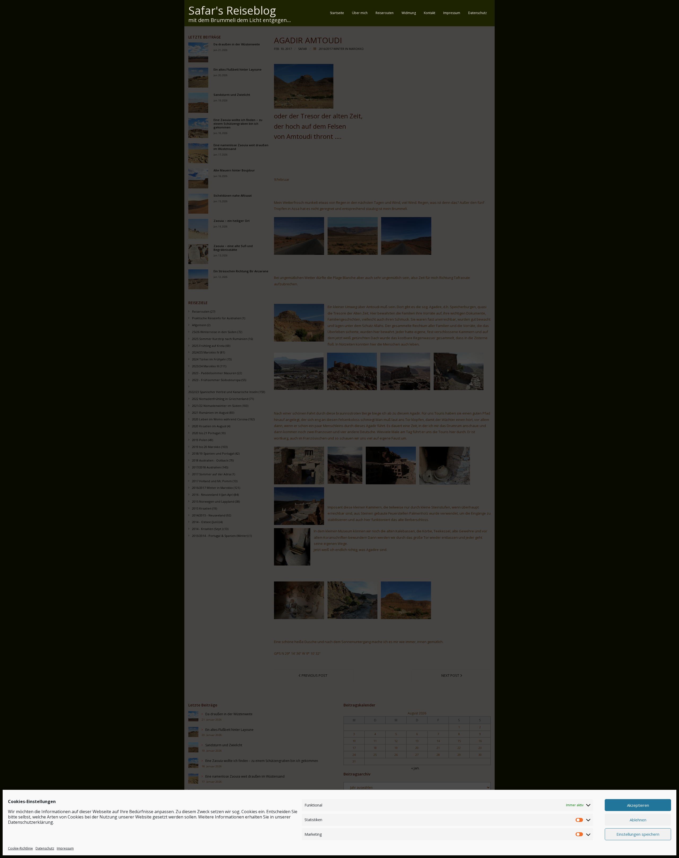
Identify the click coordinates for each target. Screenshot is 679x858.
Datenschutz (45, 848)
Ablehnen (638, 819)
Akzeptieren (638, 805)
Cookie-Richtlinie (20, 848)
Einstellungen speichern (637, 834)
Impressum (65, 848)
